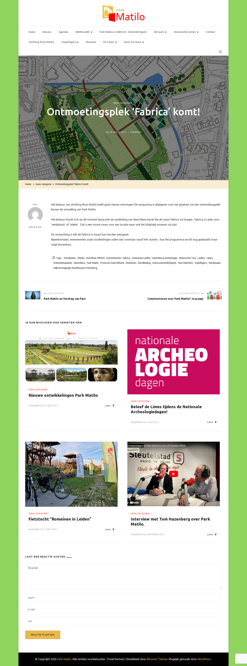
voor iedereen (185, 263)
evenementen (113, 258)
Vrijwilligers (68, 42)
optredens (79, 263)
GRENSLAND (82, 32)
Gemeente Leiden (141, 258)
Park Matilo (92, 263)
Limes (210, 258)
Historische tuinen (185, 32)
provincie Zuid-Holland (112, 263)
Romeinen (131, 263)
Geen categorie (122, 103)
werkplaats (215, 263)
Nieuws (47, 32)
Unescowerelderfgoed (164, 263)
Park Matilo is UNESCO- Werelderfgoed (123, 32)
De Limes (108, 42)
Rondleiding (144, 263)
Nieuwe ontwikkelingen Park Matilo (63, 395)
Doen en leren (132, 42)
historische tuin (187, 258)
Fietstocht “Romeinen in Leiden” (60, 519)
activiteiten (70, 258)
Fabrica (126, 258)
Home (32, 32)
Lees (108, 405)
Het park (159, 32)
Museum (91, 42)
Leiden (201, 258)
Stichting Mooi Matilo (41, 42)
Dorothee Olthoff (95, 258)
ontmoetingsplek (62, 263)
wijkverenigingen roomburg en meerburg (75, 268)
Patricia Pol (35, 227)
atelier (80, 258)
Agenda (63, 32)
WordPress (204, 659)
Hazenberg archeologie (164, 258)
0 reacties (135, 133)
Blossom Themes (157, 659)
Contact (210, 32)
